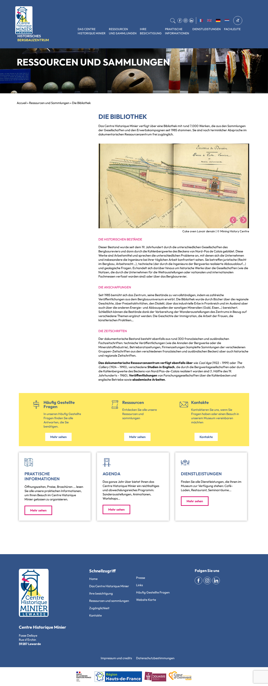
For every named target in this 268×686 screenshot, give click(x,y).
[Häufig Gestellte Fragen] (36, 404)
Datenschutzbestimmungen (155, 658)
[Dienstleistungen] (185, 462)
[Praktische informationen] (28, 462)
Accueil (21, 103)
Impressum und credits (116, 658)
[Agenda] (107, 462)
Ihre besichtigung (101, 593)
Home (93, 579)
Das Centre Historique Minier (92, 31)
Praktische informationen (177, 31)
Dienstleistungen (206, 29)
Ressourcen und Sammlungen (123, 31)
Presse (140, 578)
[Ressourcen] (115, 404)
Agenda (111, 473)
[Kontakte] (184, 404)
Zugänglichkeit (99, 608)
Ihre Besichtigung (151, 31)
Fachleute (232, 29)
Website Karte (146, 600)
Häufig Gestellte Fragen (59, 404)
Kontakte (200, 402)
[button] (233, 220)
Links (139, 585)
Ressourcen (133, 402)
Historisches (33, 38)
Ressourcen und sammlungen (109, 601)
